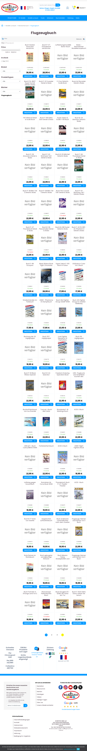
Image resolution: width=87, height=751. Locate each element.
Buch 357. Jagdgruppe (46, 337)
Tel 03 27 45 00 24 (37, 656)
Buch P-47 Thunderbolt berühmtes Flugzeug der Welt (46, 46)
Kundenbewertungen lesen (71, 709)
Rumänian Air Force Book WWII (46, 483)
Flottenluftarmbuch (46, 446)
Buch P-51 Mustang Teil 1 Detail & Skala (79, 192)
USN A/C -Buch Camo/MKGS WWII (30, 447)
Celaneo (61, 730)
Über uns (40, 702)
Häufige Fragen (42, 700)
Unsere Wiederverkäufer (45, 705)
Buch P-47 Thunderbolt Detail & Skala (30, 228)
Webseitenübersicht (21, 728)
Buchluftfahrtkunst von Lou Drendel (30, 410)
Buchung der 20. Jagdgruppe (30, 337)
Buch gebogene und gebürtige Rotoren (46, 557)
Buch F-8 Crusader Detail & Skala (46, 82)
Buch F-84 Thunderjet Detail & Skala (78, 155)
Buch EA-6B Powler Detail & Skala (62, 228)
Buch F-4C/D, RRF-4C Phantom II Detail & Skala (79, 228)
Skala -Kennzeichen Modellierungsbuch (79, 46)
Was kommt (41, 689)
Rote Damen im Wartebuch (30, 556)
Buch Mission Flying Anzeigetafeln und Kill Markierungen (62, 557)
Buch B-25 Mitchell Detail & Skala (63, 155)
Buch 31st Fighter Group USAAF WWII (62, 301)
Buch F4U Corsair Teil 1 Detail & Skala (62, 191)
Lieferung (17, 733)
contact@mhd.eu (37, 653)
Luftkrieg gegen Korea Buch (30, 483)
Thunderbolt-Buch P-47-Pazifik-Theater (62, 484)
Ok (78, 749)
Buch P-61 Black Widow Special (30, 374)
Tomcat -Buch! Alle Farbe (46, 410)
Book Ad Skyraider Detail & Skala (79, 82)
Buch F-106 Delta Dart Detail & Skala (46, 119)
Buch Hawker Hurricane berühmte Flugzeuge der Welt (30, 46)
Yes (6, 61)
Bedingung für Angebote (22, 736)
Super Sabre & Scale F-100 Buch (62, 119)
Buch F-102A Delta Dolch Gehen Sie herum (79, 593)
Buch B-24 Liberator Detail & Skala (78, 119)
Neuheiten (40, 686)
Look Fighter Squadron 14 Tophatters (62, 338)
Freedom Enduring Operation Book (62, 374)
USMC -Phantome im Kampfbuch (46, 301)
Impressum (18, 731)
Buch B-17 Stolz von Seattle (30, 520)
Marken (39, 692)
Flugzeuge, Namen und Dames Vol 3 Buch (79, 520)
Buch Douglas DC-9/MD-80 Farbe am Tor (62, 593)
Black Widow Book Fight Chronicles (46, 264)
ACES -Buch (78, 482)
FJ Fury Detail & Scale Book (62, 82)
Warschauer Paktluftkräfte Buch (46, 593)
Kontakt (16, 722)
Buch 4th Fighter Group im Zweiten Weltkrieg (79, 301)
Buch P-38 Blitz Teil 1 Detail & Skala (46, 191)
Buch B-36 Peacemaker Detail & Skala (46, 228)
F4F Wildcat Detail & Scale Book (30, 119)
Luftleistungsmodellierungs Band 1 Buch (65, 46)
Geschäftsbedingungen (22, 720)
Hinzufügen (28, 76)
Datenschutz (18, 725)
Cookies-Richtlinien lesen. (70, 749)
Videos (39, 697)
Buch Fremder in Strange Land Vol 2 (30, 593)
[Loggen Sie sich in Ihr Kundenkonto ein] (67, 8)
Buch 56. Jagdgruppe (79, 337)
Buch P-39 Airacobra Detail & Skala (30, 155)
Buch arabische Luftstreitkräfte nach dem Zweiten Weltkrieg (63, 520)
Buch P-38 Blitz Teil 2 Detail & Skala (30, 191)
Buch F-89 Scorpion (30, 264)
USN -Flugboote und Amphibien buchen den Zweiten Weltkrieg (79, 374)
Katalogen (40, 694)
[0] (74, 8)
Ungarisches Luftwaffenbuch (46, 520)
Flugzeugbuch (6, 95)
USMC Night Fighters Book (79, 447)
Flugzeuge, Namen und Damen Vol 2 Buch (79, 557)
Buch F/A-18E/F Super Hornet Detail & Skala (30, 83)
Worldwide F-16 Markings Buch (62, 410)
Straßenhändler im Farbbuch (30, 301)
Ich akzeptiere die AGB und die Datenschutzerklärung (16, 700)
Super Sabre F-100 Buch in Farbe (62, 264)
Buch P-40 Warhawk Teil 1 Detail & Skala (46, 155)
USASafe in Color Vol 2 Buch (78, 264)
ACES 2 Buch (62, 446)
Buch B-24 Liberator (46, 374)
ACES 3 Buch (79, 410)
